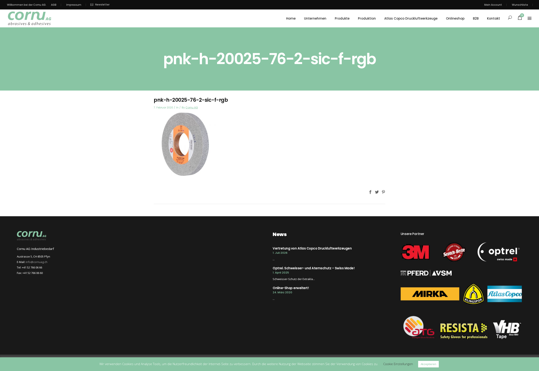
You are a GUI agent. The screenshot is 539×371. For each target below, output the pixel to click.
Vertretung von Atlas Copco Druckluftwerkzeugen (312, 248)
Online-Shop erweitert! (291, 288)
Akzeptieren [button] (428, 364)
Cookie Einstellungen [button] (398, 364)
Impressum (73, 5)
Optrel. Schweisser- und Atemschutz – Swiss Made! (314, 268)
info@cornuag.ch (36, 262)
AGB (53, 5)
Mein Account (493, 5)
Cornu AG (191, 107)
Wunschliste (520, 5)
